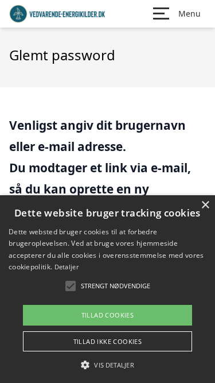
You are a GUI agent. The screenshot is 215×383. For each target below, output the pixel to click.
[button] (107, 364)
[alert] (107, 289)
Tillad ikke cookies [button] (107, 341)
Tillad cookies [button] (107, 315)
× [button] (205, 205)
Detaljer (66, 266)
